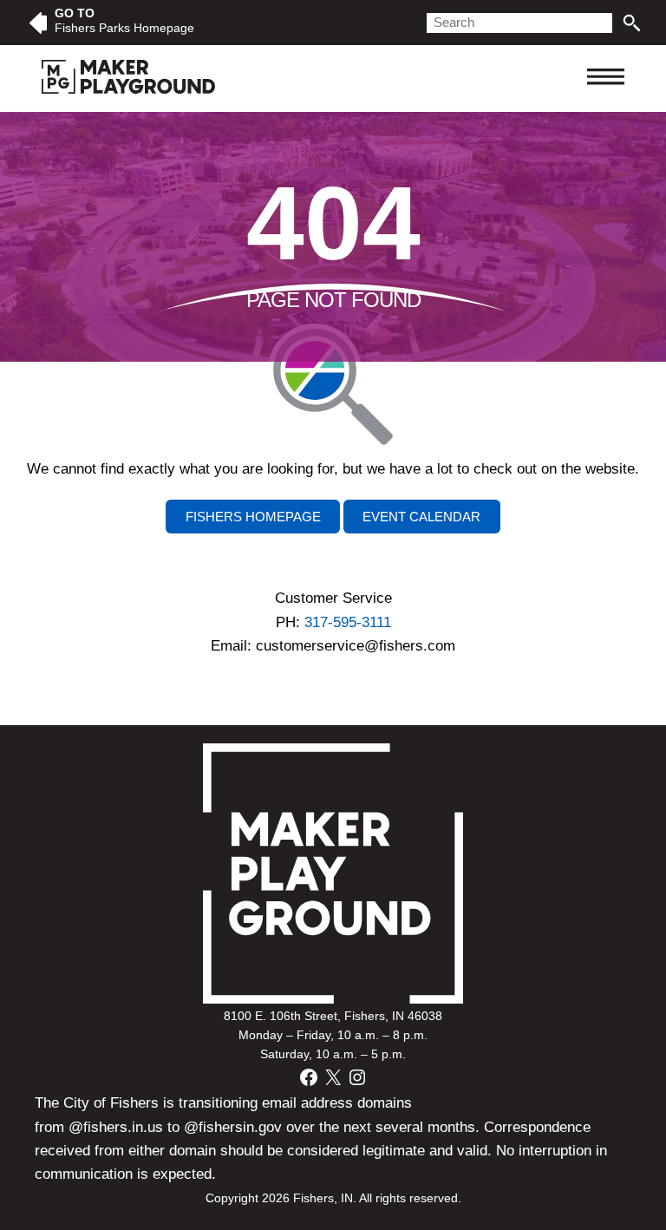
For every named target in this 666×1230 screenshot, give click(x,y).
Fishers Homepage (253, 516)
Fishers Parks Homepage (124, 28)
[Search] (631, 23)
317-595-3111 (347, 622)
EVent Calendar (421, 516)
